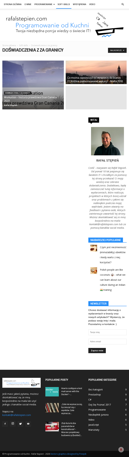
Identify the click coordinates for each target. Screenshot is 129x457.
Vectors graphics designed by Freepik (68, 453)
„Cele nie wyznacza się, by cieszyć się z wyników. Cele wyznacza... (71, 409)
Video (92, 4)
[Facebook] (5, 424)
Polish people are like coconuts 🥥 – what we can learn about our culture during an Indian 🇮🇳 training (112, 279)
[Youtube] (28, 424)
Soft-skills (64, 4)
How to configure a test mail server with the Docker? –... (71, 391)
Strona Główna (13, 4)
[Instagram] (12, 423)
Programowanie (43, 4)
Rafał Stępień (10, 105)
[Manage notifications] (121, 449)
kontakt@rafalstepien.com (16, 415)
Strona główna (9, 45)
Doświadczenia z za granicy (17, 93)
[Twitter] (20, 424)
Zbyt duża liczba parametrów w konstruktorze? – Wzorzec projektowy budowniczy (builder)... (71, 429)
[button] (123, 4)
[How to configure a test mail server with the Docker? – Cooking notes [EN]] (52, 391)
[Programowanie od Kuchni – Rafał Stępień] (64, 25)
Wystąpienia (79, 4)
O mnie (28, 4)
